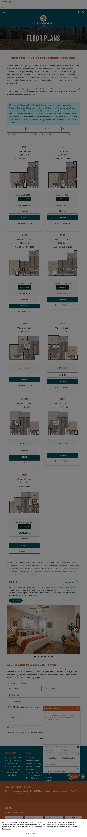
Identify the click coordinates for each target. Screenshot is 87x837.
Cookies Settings (29, 833)
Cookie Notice (6, 829)
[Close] (83, 822)
